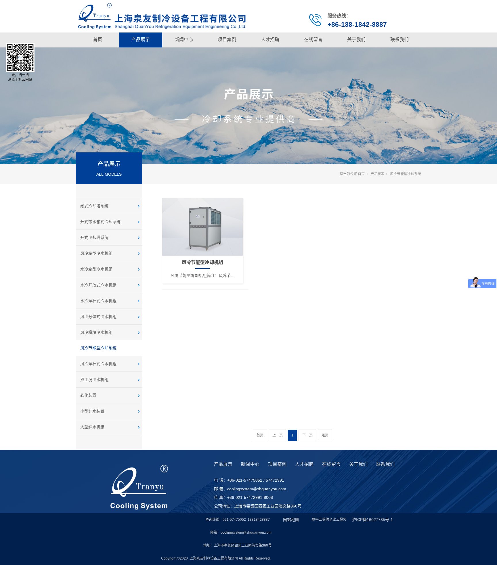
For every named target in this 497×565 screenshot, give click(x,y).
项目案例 (227, 39)
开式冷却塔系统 (94, 237)
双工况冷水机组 (94, 379)
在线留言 (313, 39)
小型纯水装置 (92, 411)
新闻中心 (184, 39)
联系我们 (399, 39)
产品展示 (140, 39)
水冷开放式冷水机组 (98, 285)
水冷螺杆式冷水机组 (98, 300)
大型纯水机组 (92, 427)
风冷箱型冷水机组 (96, 253)
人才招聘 (270, 39)
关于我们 (356, 39)
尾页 (325, 435)
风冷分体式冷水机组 (98, 316)
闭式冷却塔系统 (94, 206)
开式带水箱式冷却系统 (100, 221)
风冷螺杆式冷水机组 (98, 363)
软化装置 (88, 395)
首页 (97, 39)
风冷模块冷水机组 (96, 332)
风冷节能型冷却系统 (98, 348)
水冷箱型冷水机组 (96, 269)
